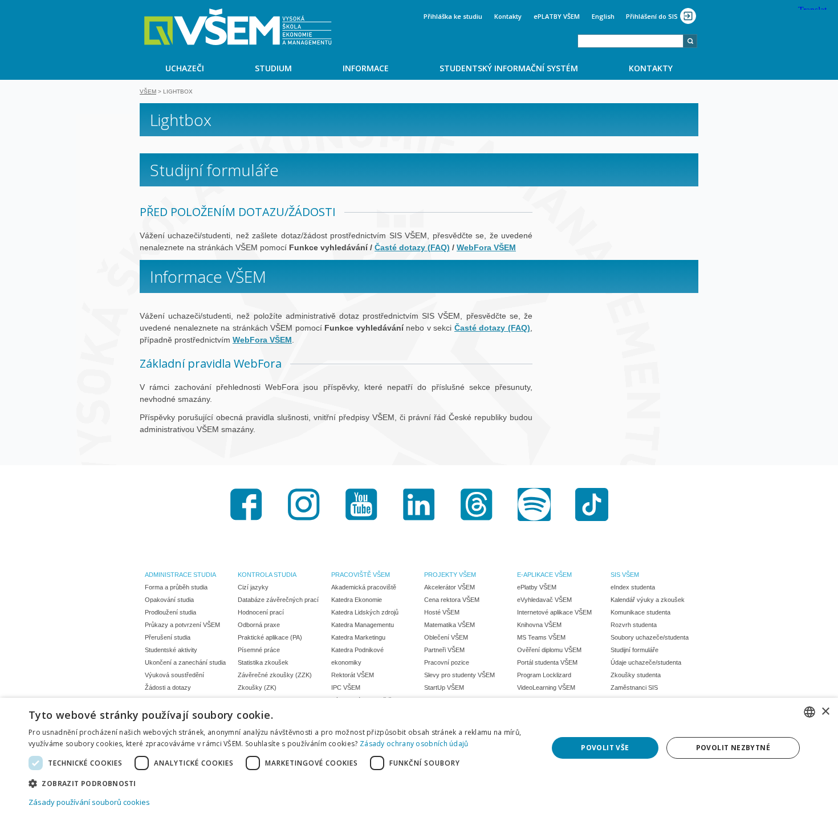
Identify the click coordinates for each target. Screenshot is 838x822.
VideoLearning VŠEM (546, 687)
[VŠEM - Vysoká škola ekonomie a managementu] (238, 27)
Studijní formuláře (634, 649)
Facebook (246, 504)
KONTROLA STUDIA (267, 574)
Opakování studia (169, 599)
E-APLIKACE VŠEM (544, 574)
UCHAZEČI (184, 68)
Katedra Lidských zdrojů (364, 612)
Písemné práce (259, 649)
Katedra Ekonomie (356, 599)
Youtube (361, 504)
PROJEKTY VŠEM (450, 574)
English (603, 16)
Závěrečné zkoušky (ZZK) (275, 675)
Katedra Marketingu (358, 637)
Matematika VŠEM (449, 624)
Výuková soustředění (174, 675)
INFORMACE (366, 68)
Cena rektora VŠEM (451, 599)
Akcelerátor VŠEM (449, 587)
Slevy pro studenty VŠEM (459, 675)
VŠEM (148, 91)
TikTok (591, 504)
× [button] (825, 711)
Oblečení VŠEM (446, 637)
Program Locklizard (544, 675)
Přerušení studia (167, 637)
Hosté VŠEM (441, 612)
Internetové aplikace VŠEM (554, 612)
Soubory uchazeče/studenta (650, 637)
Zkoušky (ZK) (257, 687)
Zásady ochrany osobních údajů (414, 743)
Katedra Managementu (362, 624)
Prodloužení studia (170, 612)
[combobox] (630, 41)
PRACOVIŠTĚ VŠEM (360, 574)
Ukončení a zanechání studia (185, 662)
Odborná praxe (259, 624)
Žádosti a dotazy (168, 687)
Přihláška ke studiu (453, 16)
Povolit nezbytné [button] (733, 747)
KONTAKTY (651, 68)
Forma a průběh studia (176, 587)
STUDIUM (273, 68)
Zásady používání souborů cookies (89, 802)
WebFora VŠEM (262, 339)
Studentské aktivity (171, 649)
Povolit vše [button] (605, 747)
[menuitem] (184, 67)
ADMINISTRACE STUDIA (180, 574)
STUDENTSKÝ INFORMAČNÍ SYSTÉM (509, 68)
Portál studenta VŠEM (547, 662)
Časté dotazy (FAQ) (492, 327)
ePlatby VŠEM (536, 587)
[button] (280, 783)
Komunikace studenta (640, 612)
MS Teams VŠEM (541, 637)
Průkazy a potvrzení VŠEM (182, 624)
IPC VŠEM (345, 687)
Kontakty (508, 16)
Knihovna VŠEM (539, 624)
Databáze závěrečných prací (278, 599)
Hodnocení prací (261, 612)
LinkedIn (419, 504)
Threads (476, 504)
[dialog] (419, 760)
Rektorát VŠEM (352, 675)
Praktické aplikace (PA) (270, 637)
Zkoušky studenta (636, 675)
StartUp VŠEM (444, 687)
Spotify (534, 504)
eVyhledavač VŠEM (544, 599)
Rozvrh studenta (634, 624)
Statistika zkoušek (263, 662)
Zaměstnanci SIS (634, 687)
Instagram (303, 504)
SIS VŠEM (625, 574)
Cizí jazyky (253, 587)
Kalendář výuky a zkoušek (648, 599)
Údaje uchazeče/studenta (646, 662)
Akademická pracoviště (363, 587)
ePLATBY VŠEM (557, 16)
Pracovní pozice (446, 662)
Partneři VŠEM (444, 649)
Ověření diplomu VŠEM (549, 649)
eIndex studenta (633, 587)
